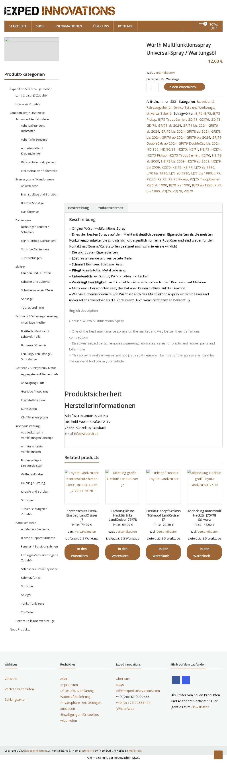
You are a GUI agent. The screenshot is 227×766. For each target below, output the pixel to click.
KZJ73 (177, 167)
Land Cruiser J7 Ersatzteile (27, 113)
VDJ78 (177, 191)
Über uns (101, 26)
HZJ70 (182, 149)
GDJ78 (216, 119)
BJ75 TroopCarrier (172, 119)
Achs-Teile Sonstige (34, 139)
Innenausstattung (27, 426)
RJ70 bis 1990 (179, 185)
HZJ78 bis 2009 (173, 161)
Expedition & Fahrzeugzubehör (31, 89)
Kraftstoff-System (33, 400)
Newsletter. (200, 707)
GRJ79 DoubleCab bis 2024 (199, 143)
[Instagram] (186, 680)
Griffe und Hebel (32, 474)
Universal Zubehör (160, 113)
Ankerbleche (29, 186)
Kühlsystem (29, 409)
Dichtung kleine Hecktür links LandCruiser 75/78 (123, 515)
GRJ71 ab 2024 (169, 125)
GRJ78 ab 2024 (197, 131)
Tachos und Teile (32, 307)
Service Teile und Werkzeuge (193, 107)
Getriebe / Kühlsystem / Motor (36, 368)
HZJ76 (205, 155)
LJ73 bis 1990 (201, 173)
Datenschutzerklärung (77, 690)
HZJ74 (216, 149)
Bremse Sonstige (32, 203)
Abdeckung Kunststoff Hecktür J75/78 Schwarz (204, 515)
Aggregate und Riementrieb (39, 374)
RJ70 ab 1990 (157, 185)
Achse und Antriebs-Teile (32, 119)
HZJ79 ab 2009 (197, 161)
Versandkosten (164, 73)
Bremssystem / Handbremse (35, 179)
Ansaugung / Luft (32, 383)
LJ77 (217, 173)
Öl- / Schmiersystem (34, 417)
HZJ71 (193, 149)
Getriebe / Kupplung (34, 391)
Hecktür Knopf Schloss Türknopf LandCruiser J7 (163, 515)
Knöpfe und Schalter (35, 491)
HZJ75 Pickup (157, 155)
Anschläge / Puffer (33, 323)
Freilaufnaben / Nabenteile (39, 171)
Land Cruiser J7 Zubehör (32, 95)
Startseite (18, 26)
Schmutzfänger (31, 578)
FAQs (120, 684)
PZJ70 (151, 179)
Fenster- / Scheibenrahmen (39, 546)
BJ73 (207, 113)
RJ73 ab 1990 (202, 185)
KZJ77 (187, 167)
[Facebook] (176, 680)
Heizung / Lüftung (33, 483)
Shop (40, 26)
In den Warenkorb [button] (79, 552)
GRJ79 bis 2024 (198, 137)
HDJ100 (153, 149)
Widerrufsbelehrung (75, 696)
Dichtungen (23, 220)
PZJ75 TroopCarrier (205, 179)
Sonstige (27, 299)
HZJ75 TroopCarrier (183, 155)
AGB (63, 678)
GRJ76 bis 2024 (173, 131)
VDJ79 (188, 191)
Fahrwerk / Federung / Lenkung (36, 316)
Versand (11, 678)
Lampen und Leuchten (36, 273)
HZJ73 (204, 149)
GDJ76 (204, 119)
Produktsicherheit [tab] (109, 207)
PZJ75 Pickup (178, 179)
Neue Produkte (20, 629)
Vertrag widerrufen (19, 689)
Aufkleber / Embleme (35, 529)
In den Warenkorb (182, 87)
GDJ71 (193, 119)
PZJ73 (161, 179)
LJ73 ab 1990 (179, 173)
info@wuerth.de (86, 433)
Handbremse (30, 212)
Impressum (69, 684)
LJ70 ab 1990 (204, 167)
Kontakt (125, 26)
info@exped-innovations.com (138, 690)
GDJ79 (151, 125)
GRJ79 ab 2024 (173, 137)
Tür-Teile (27, 612)
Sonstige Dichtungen (35, 249)
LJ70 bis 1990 (157, 173)
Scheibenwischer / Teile (37, 290)
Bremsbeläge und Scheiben (39, 194)
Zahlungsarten (15, 699)
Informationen (69, 26)
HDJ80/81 (168, 149)
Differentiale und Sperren (38, 162)
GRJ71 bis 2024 (195, 125)
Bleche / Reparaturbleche (38, 538)
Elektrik (20, 267)
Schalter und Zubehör (36, 282)
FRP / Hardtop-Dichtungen (38, 241)
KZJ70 (166, 167)
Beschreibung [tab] (78, 207)
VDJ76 (166, 191)
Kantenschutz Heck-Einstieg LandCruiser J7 (82, 515)
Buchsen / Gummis (33, 345)
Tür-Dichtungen (31, 258)
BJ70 (198, 113)
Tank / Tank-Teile (32, 603)
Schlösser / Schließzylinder (39, 569)
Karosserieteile (26, 523)
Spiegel (26, 595)
